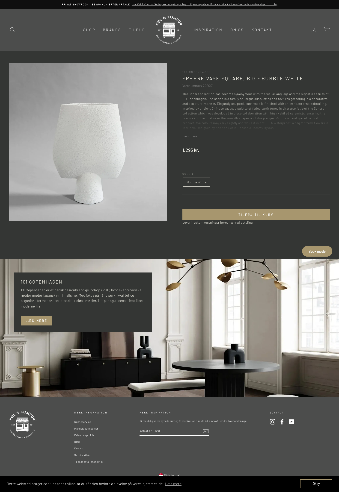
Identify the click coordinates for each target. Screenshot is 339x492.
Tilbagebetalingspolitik (88, 461)
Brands (112, 29)
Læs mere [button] (173, 483)
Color (187, 173)
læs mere (37, 320)
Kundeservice (82, 421)
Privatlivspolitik (84, 435)
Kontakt (262, 29)
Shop (89, 29)
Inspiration (208, 29)
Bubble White (196, 182)
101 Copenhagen (196, 71)
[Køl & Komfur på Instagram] (272, 422)
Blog (77, 441)
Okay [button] (316, 484)
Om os (237, 29)
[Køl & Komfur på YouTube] (291, 422)
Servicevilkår (82, 455)
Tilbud (137, 29)
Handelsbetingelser (86, 428)
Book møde (317, 251)
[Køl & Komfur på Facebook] (282, 422)
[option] (169, 4)
